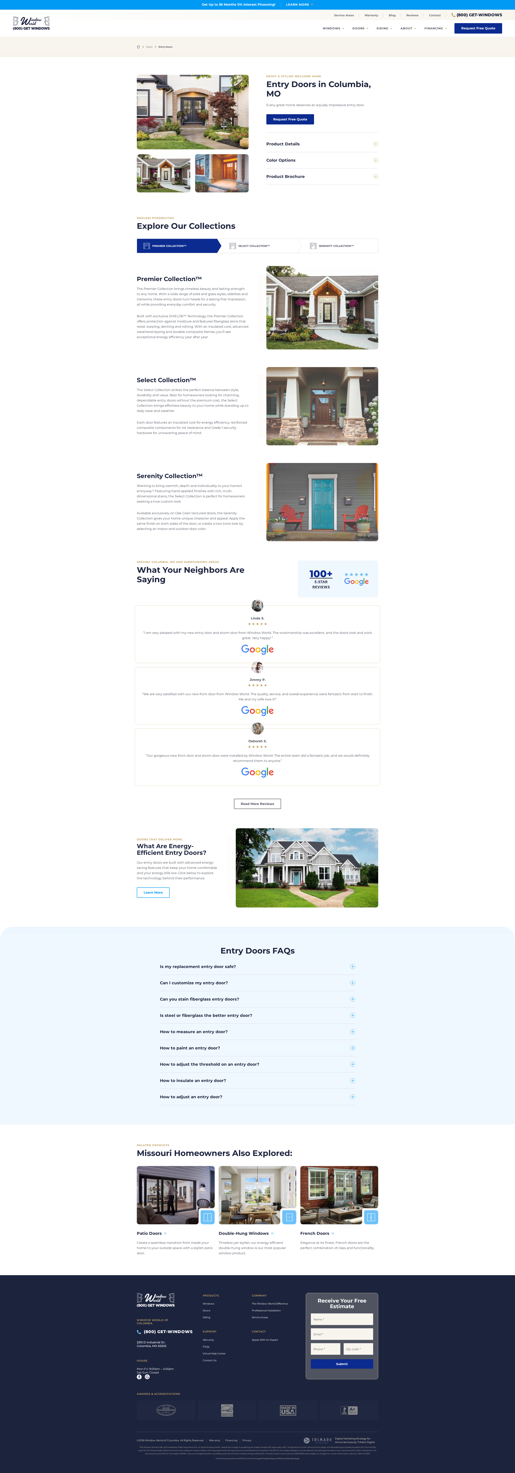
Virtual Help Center (214, 1353)
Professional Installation (266, 1310)
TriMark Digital (366, 1442)
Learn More (153, 892)
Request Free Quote (478, 28)
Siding (382, 28)
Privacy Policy (267, 1458)
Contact (435, 15)
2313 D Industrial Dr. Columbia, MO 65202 (151, 1344)
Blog (392, 15)
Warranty (371, 15)
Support (210, 1331)
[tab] (177, 246)
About (406, 28)
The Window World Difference (270, 1303)
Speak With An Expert (265, 1339)
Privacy (246, 1440)
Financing (433, 28)
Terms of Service (286, 1458)
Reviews (412, 15)
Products (211, 1295)
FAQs (206, 1346)
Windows (331, 28)
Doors (358, 28)
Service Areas (344, 15)
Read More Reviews (257, 804)
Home (138, 47)
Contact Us (209, 1360)
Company (259, 1295)
